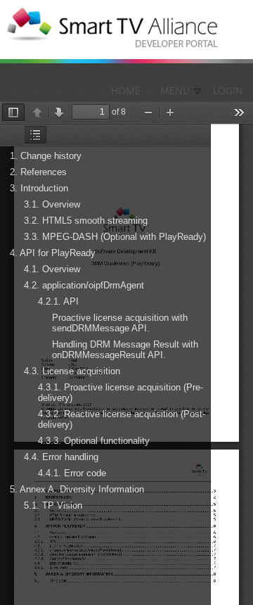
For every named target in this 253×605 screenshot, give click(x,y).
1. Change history (46, 156)
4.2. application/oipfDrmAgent (84, 285)
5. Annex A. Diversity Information (77, 489)
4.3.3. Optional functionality (94, 440)
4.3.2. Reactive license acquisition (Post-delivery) (121, 419)
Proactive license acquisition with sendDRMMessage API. (120, 322)
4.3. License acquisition (72, 371)
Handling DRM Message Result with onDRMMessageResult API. (125, 349)
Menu (175, 90)
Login (228, 90)
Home (126, 90)
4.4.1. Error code (72, 473)
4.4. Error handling (61, 457)
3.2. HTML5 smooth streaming (86, 220)
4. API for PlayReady (53, 253)
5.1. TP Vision (53, 505)
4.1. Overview (52, 269)
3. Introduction (39, 188)
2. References (38, 172)
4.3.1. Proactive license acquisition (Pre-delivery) (120, 392)
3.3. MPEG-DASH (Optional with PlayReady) (115, 236)
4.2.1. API (58, 301)
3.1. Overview (52, 204)
